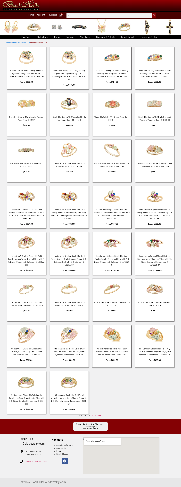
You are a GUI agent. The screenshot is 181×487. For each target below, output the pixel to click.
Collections (42, 37)
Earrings (70, 37)
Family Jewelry (128, 37)
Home (31, 15)
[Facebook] (65, 461)
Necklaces (85, 37)
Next (99, 415)
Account (41, 15)
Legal (58, 451)
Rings (57, 37)
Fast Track (26, 37)
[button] (27, 37)
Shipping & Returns (64, 445)
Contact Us (61, 448)
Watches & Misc (149, 37)
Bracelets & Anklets (105, 37)
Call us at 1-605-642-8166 (36, 461)
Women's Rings (24, 42)
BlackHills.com (62, 454)
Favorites (52, 15)
